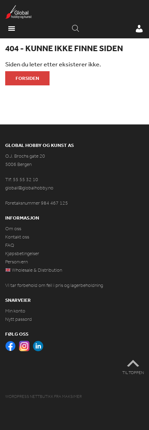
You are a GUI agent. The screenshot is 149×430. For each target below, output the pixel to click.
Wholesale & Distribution (36, 270)
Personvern (16, 262)
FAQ (9, 245)
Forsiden (27, 78)
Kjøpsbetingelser (22, 253)
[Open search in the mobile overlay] (75, 28)
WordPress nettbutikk (29, 396)
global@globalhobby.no (29, 188)
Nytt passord (18, 319)
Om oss (13, 229)
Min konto (15, 311)
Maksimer (72, 396)
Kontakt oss (17, 237)
